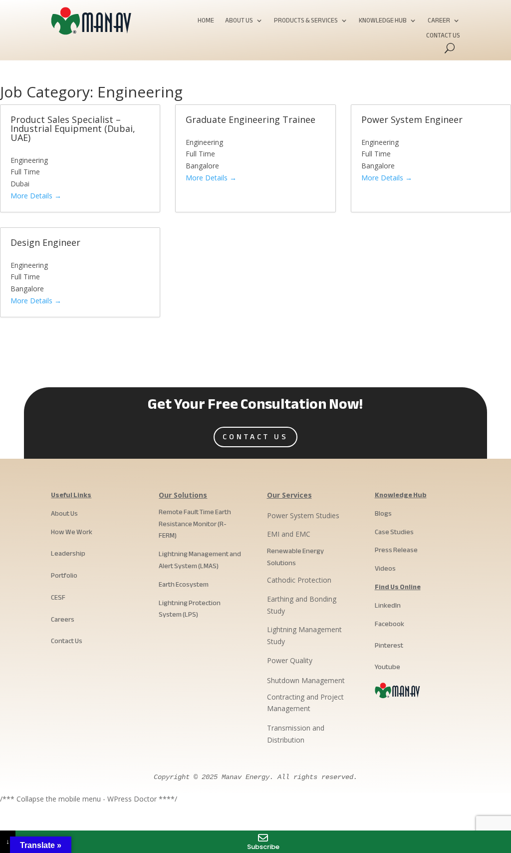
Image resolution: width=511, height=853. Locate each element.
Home (206, 21)
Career (439, 21)
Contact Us (443, 36)
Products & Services (306, 21)
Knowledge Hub (383, 21)
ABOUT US (239, 21)
